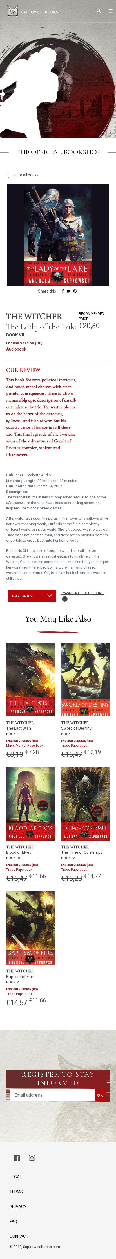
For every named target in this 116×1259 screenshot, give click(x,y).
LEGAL (16, 1176)
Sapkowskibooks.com (41, 1247)
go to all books (25, 175)
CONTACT (19, 1236)
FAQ (13, 1221)
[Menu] (110, 11)
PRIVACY (18, 1206)
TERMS (16, 1191)
